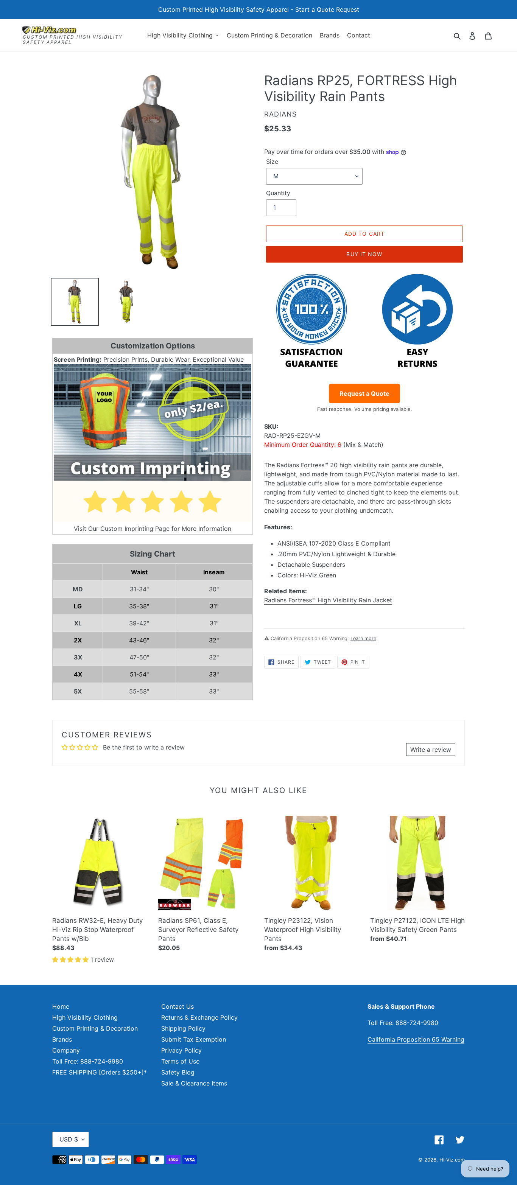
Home (60, 1006)
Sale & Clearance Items (194, 1083)
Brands (62, 1039)
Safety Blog (178, 1072)
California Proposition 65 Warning (416, 1039)
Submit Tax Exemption (193, 1039)
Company (66, 1050)
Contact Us (177, 1006)
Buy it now (364, 254)
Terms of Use (180, 1061)
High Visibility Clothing (85, 1017)
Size (272, 161)
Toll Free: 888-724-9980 (87, 1061)
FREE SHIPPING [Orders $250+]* (99, 1072)
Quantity (278, 193)
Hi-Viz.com (452, 1160)
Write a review (430, 749)
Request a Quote (364, 393)
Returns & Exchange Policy (199, 1017)
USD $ (68, 1139)
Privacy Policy (181, 1050)
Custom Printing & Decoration (95, 1028)
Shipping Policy (183, 1028)
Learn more (363, 638)
